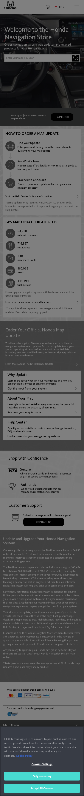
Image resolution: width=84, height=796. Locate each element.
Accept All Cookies (42, 788)
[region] (42, 761)
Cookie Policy (24, 755)
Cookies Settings (41, 764)
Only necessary (42, 776)
